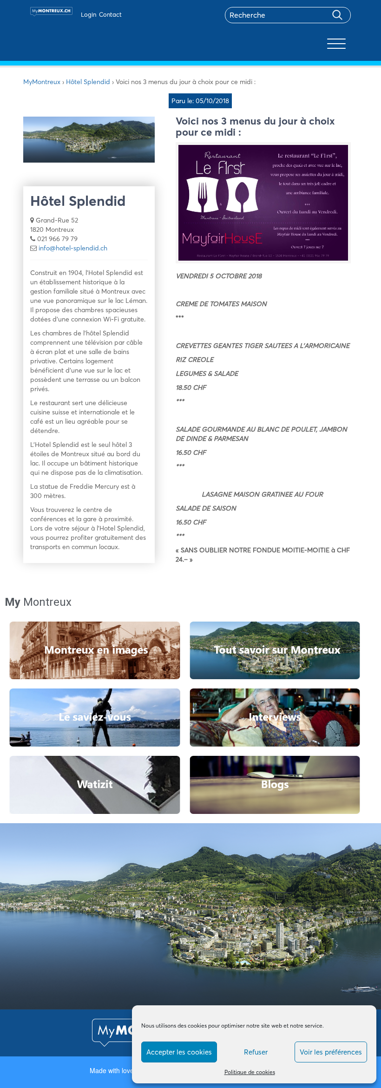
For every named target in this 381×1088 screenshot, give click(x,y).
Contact (110, 14)
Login (88, 14)
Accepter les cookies (179, 1052)
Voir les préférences (331, 1052)
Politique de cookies (249, 1071)
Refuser (256, 1052)
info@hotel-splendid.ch (73, 248)
